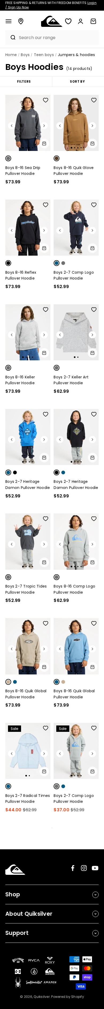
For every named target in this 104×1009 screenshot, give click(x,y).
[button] (8, 21)
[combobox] (57, 38)
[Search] (10, 37)
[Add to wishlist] (45, 100)
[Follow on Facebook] (72, 868)
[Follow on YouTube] (95, 868)
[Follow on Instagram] (83, 868)
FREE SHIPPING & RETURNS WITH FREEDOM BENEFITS (51, 5)
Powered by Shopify (67, 996)
